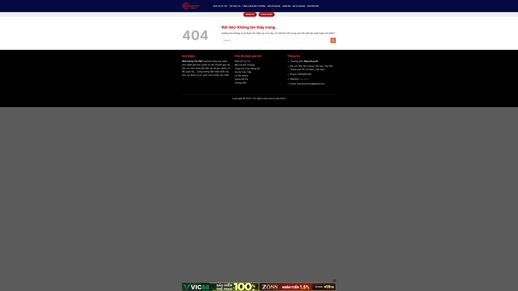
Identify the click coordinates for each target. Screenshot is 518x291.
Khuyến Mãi (313, 6)
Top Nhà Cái (235, 6)
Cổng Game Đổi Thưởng (253, 6)
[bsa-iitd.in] (195, 6)
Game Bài (286, 6)
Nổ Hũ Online (273, 6)
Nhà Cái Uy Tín (220, 6)
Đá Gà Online (299, 6)
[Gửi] (333, 40)
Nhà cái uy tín (311, 61)
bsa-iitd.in (304, 79)
